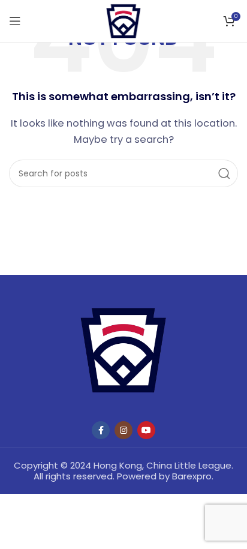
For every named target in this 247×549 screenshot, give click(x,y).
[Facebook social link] (101, 430)
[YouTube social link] (146, 430)
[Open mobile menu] (15, 21)
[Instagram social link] (123, 430)
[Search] (224, 173)
